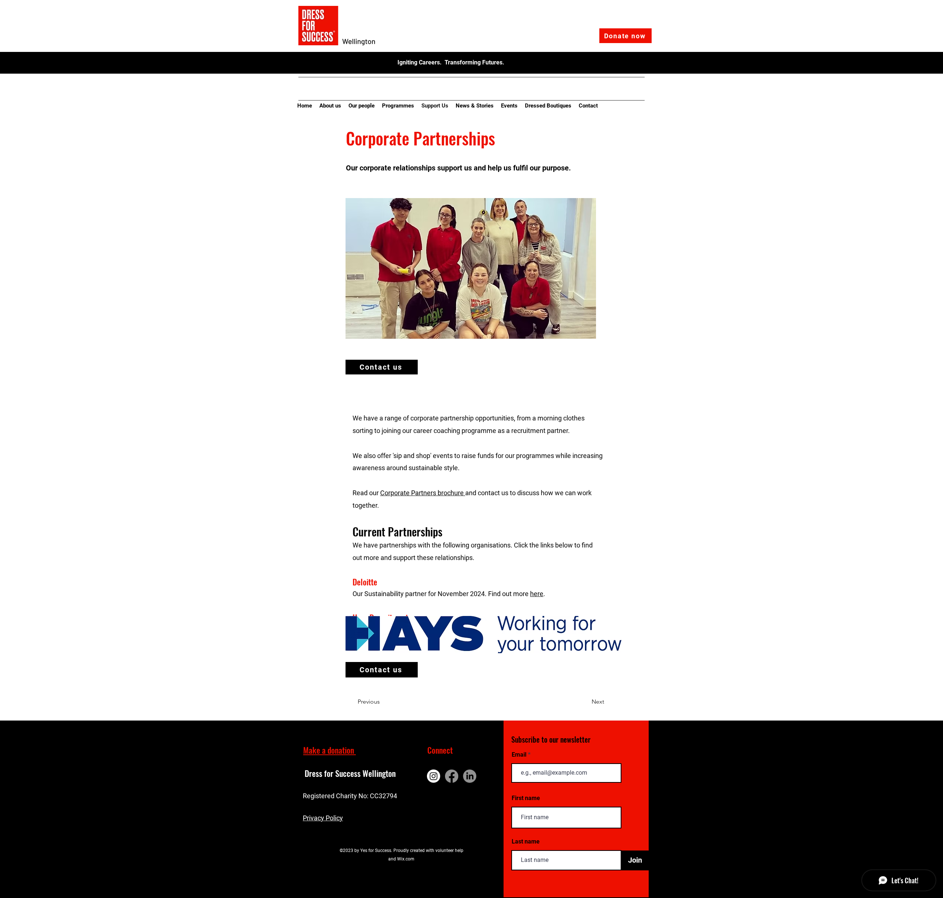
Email (520, 755)
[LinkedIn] (469, 776)
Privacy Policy (323, 818)
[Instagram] (433, 776)
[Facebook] (451, 776)
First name (526, 798)
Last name (526, 842)
